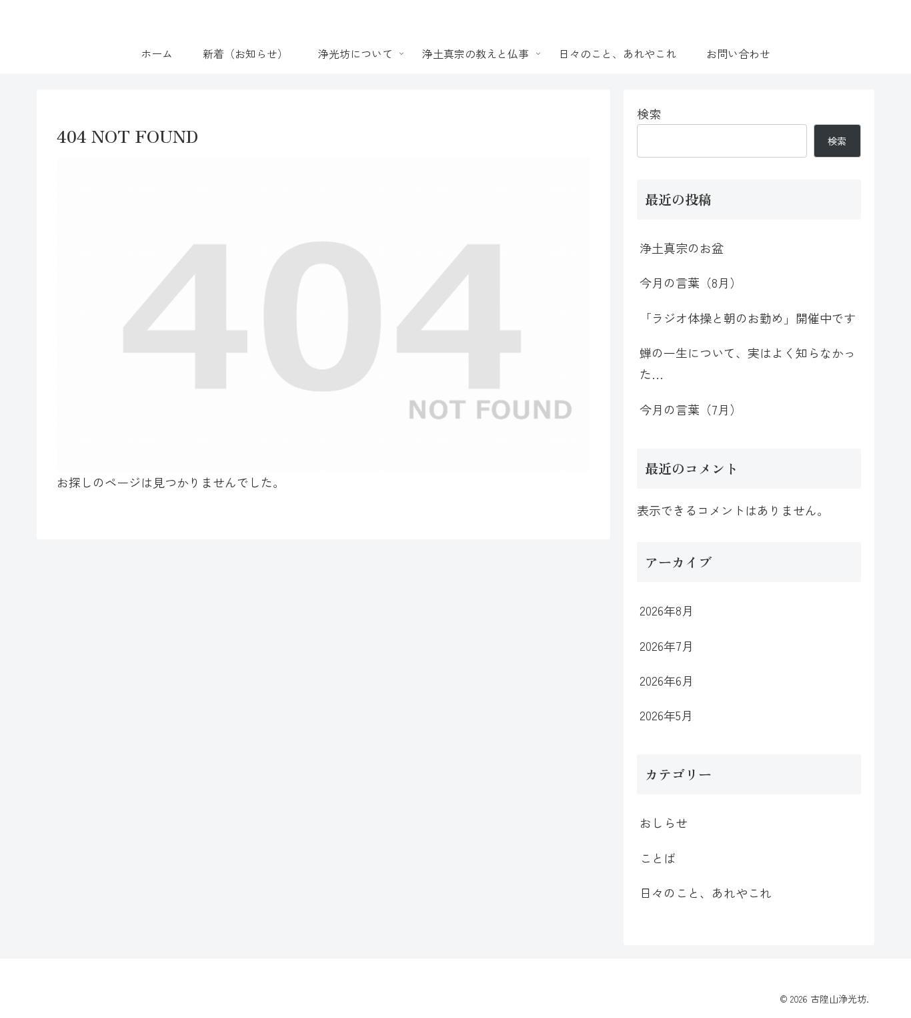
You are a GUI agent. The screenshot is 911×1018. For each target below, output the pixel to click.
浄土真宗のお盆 (682, 247)
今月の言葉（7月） (691, 409)
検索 (649, 113)
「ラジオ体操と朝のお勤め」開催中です (748, 317)
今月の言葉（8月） (691, 282)
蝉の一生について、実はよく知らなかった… (748, 363)
